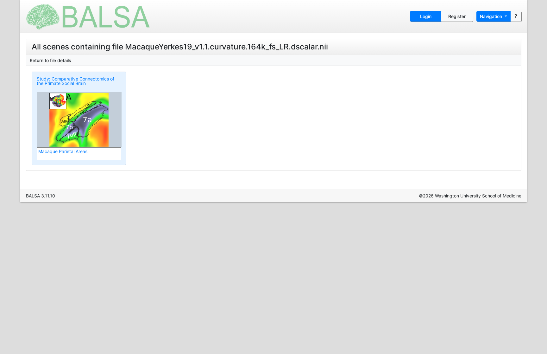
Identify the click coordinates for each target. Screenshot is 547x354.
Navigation (491, 16)
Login (425, 16)
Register (457, 16)
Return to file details (50, 60)
